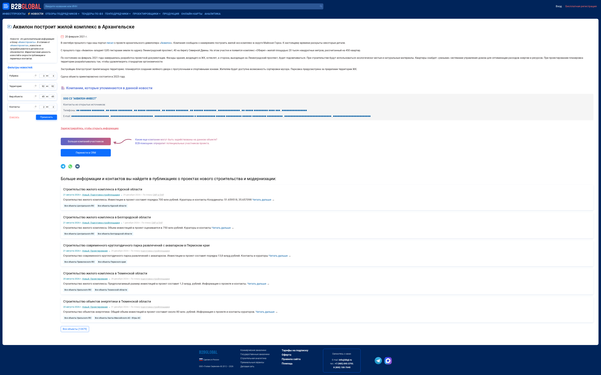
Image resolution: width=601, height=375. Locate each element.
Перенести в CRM (86, 152)
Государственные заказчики (255, 354)
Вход (559, 6)
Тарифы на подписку (295, 350)
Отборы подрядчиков (61, 13)
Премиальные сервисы (252, 362)
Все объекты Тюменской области (111, 290)
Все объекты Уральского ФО (77, 290)
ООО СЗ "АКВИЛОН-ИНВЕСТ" (80, 98)
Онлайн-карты (191, 13)
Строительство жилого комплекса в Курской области (102, 189)
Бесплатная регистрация (581, 6)
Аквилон (166, 42)
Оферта (286, 354)
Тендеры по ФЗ (92, 13)
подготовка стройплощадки (155, 251)
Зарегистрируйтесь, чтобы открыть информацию (90, 128)
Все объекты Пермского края (112, 262)
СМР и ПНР (158, 195)
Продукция (171, 13)
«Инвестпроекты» (27, 42)
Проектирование (95, 251)
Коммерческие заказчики (253, 350)
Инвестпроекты (14, 13)
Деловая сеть (247, 366)
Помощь (287, 363)
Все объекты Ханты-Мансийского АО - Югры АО (117, 318)
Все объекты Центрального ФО (79, 206)
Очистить (14, 117)
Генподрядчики (116, 13)
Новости (37, 13)
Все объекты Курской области (112, 206)
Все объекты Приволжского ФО (79, 262)
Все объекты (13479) (75, 329)
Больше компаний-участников (86, 141)
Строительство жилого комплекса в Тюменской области (105, 273)
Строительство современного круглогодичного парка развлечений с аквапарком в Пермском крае (136, 245)
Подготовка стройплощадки (101, 195)
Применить (46, 117)
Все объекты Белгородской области (115, 234)
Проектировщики (145, 13)
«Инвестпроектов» (19, 45)
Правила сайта (291, 359)
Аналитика (213, 13)
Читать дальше (261, 199)
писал (110, 42)
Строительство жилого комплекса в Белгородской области (107, 217)
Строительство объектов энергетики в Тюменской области (107, 301)
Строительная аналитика (253, 358)
